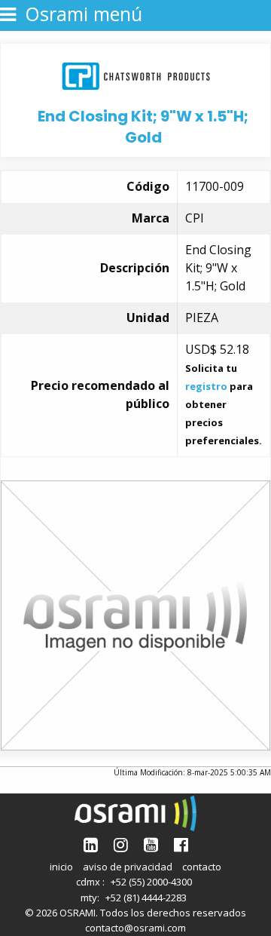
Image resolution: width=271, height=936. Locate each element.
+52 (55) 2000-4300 (151, 881)
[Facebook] (181, 844)
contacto (201, 866)
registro (206, 386)
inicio (61, 866)
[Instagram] (121, 844)
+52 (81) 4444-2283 (146, 897)
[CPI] (136, 74)
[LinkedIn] (91, 844)
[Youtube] (151, 844)
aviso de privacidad (127, 866)
